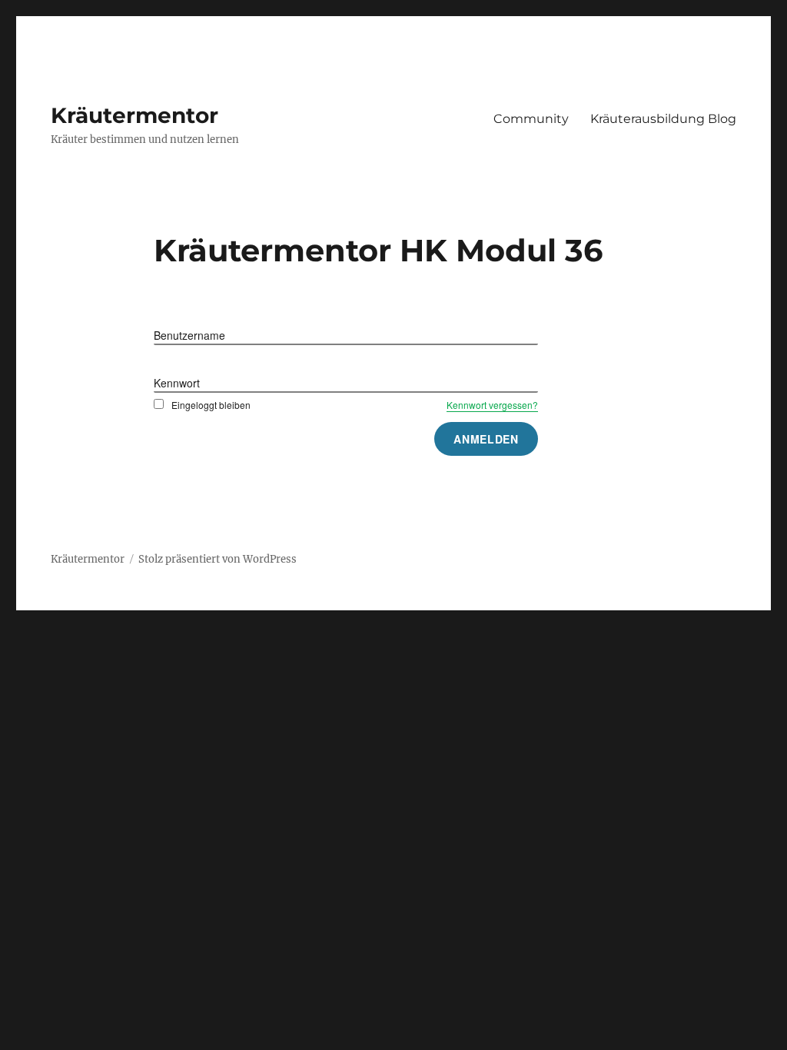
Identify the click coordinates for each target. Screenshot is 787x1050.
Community (531, 118)
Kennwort (177, 382)
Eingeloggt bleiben (211, 404)
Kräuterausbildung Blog (663, 118)
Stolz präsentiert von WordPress (217, 559)
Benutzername (189, 335)
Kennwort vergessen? (492, 404)
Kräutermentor (134, 115)
